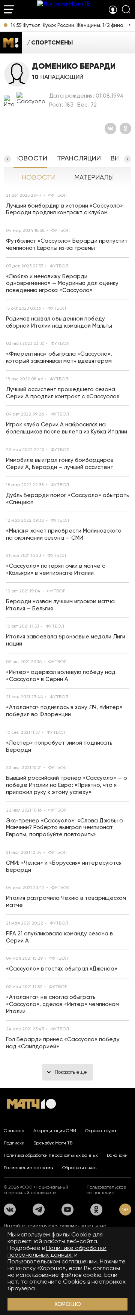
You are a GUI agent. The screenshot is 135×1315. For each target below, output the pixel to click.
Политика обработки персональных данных (51, 1155)
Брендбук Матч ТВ (52, 1143)
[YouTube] (68, 1210)
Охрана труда (100, 1130)
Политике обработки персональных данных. (57, 1251)
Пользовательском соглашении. (53, 1261)
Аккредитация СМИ (54, 1130)
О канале (14, 1130)
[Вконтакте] (110, 128)
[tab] (30, 159)
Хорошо (67, 1304)
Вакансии (117, 1155)
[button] (127, 159)
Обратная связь (79, 1167)
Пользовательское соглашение (106, 1189)
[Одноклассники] (125, 128)
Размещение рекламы (28, 1167)
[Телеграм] (39, 1210)
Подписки (14, 1143)
